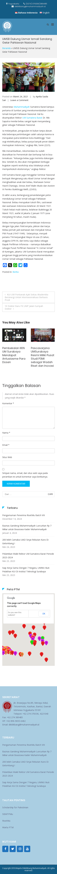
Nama (6, 432)
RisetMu (6, 820)
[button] (42, 643)
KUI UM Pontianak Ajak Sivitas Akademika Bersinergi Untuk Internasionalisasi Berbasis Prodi (26, 297)
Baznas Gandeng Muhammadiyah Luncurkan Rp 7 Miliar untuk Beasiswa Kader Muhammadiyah (26, 527)
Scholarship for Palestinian (15, 807)
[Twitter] (13, 849)
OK (43, 613)
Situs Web (7, 457)
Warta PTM (8, 827)
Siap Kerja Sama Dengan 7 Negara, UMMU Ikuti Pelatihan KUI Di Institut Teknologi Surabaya (25, 569)
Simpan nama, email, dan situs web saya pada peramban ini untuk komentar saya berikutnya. (25, 475)
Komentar (8, 403)
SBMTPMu (7, 814)
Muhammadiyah (22, 106)
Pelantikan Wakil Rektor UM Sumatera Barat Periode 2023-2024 (28, 555)
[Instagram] (20, 849)
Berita (16, 271)
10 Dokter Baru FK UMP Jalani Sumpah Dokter (24, 307)
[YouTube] (27, 849)
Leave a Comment (19, 100)
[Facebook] (5, 849)
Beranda (6, 48)
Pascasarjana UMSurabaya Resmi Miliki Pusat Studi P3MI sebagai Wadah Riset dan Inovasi (14, 357)
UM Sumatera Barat (32, 117)
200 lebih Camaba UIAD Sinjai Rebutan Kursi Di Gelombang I (25, 541)
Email (5, 444)
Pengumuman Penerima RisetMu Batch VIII (23, 515)
